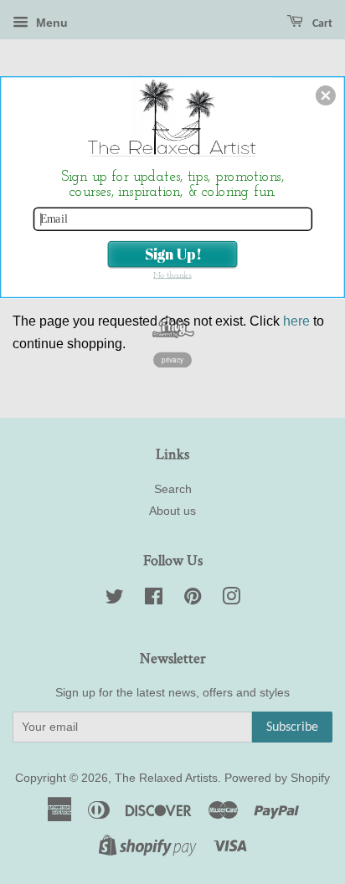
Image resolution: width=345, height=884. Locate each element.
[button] (326, 95)
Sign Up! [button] (173, 253)
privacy (173, 359)
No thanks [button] (172, 275)
